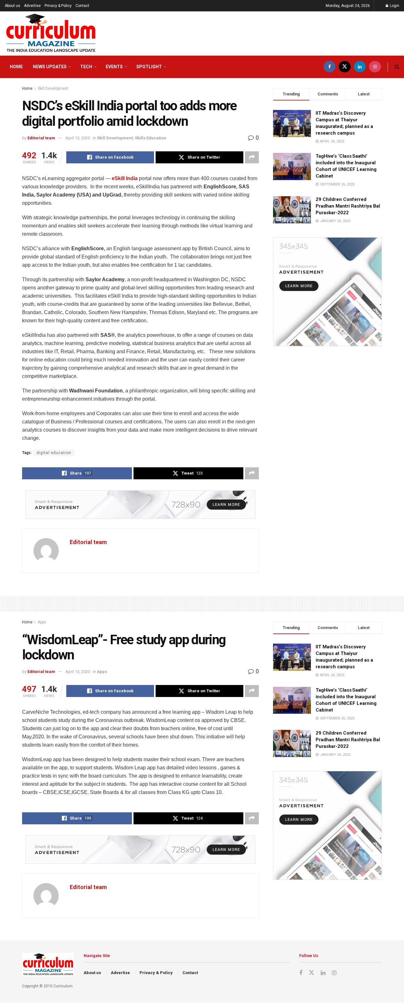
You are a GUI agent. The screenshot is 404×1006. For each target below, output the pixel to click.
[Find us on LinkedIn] (360, 67)
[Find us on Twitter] (345, 67)
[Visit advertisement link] (140, 504)
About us (12, 5)
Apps (42, 622)
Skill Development (53, 88)
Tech (86, 66)
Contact (82, 5)
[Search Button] (397, 67)
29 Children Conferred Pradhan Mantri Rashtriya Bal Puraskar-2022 (348, 206)
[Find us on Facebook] (330, 67)
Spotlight (149, 66)
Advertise (32, 5)
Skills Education (150, 138)
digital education (54, 453)
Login (394, 5)
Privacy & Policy (58, 5)
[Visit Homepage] (51, 33)
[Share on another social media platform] (252, 157)
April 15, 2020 (77, 138)
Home (16, 66)
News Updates (50, 66)
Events (114, 66)
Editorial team (41, 138)
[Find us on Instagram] (375, 67)
